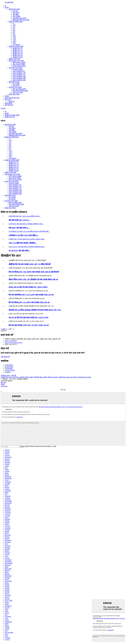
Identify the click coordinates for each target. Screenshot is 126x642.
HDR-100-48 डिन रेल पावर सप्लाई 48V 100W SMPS (28, 287)
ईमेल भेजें (3, 382)
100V (14, 36)
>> (8, 329)
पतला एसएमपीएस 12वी (19, 73)
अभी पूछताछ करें (5, 357)
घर (5, 6)
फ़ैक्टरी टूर (12, 101)
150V (14, 39)
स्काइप (3, 384)
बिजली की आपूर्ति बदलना (16, 22)
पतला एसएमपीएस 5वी (19, 71)
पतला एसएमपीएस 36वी (19, 78)
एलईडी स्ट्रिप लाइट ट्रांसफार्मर (10, 377)
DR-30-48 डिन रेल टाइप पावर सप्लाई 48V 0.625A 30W (28, 317)
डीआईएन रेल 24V (18, 53)
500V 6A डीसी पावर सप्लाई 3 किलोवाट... (23, 243)
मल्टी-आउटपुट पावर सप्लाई (16, 60)
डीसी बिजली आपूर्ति (14, 9)
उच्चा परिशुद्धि (16, 16)
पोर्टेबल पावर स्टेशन (14, 94)
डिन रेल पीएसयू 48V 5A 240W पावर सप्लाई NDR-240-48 (29, 302)
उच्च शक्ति (16, 14)
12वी (14, 25)
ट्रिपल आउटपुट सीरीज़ (19, 66)
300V (14, 43)
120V (14, 37)
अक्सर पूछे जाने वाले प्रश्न (12, 98)
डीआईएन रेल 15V (18, 52)
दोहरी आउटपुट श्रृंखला (19, 62)
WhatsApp (4, 386)
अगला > (4, 329)
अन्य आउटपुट (16, 45)
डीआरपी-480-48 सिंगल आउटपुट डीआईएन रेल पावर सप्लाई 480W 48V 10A (35, 310)
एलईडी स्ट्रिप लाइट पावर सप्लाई (67, 377)
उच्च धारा (15, 11)
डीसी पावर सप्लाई (52, 377)
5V (14, 23)
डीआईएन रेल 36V (18, 55)
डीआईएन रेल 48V (18, 57)
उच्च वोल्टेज (16, 13)
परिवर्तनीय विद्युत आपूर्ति (40, 377)
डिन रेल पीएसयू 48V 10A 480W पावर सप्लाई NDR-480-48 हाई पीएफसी (34, 272)
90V (14, 34)
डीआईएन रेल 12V (18, 50)
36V (14, 29)
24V (14, 27)
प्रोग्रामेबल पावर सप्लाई (19, 18)
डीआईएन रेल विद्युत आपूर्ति (16, 46)
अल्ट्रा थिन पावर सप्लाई (15, 68)
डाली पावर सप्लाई (18, 92)
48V (14, 30)
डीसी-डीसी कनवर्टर (14, 82)
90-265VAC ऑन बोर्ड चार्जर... (19, 251)
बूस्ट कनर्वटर (16, 84)
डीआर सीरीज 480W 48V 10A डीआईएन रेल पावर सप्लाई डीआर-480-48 (33, 279)
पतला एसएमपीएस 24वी (19, 76)
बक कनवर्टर (16, 85)
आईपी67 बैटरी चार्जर (14, 59)
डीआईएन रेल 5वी (17, 48)
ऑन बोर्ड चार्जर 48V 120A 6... (19, 220)
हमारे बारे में (8, 99)
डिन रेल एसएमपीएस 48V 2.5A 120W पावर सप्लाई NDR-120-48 (31, 295)
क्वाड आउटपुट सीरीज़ (19, 64)
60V (14, 32)
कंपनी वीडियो (8, 103)
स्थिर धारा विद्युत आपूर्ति (19, 89)
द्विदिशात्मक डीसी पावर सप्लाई (21, 20)
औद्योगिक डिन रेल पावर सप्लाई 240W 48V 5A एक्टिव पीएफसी (29, 264)
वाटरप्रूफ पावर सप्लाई (15, 87)
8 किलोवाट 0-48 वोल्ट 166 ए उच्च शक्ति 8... (24, 235)
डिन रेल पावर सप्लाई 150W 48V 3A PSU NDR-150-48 (29, 325)
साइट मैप (13, 375)
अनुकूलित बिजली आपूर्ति (26, 377)
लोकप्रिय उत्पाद (5, 375)
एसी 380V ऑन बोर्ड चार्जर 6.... (19, 228)
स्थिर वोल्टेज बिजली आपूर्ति (20, 91)
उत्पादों (6, 7)
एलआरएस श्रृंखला (18, 69)
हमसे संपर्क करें (9, 105)
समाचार (7, 96)
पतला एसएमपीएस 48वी (19, 80)
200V (14, 41)
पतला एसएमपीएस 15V (19, 75)
